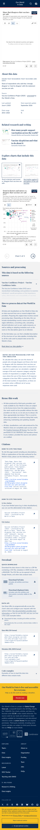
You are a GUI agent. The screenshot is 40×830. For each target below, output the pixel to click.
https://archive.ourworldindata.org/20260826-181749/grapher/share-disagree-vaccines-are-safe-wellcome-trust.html (16, 483)
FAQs (9, 727)
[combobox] (31, 3)
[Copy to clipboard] (31, 462)
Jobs (22, 767)
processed (30, 96)
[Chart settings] (35, 205)
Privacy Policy (17, 815)
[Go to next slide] (33, 256)
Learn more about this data (20, 238)
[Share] (31, 66)
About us (24, 748)
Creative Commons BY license (16, 430)
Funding (23, 757)
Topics (4, 748)
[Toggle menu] (4, 3)
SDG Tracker (6, 772)
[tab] (5, 23)
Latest (4, 767)
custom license (19, 720)
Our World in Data (20, 3)
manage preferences (30, 815)
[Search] (31, 3)
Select (30, 205)
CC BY (4, 66)
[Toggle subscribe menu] (36, 3)
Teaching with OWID (9, 777)
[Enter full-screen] (35, 66)
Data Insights (6, 757)
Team (22, 762)
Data (3, 753)
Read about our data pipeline (12, 346)
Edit (35, 23)
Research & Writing (8, 787)
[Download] (26, 66)
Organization (25, 753)
